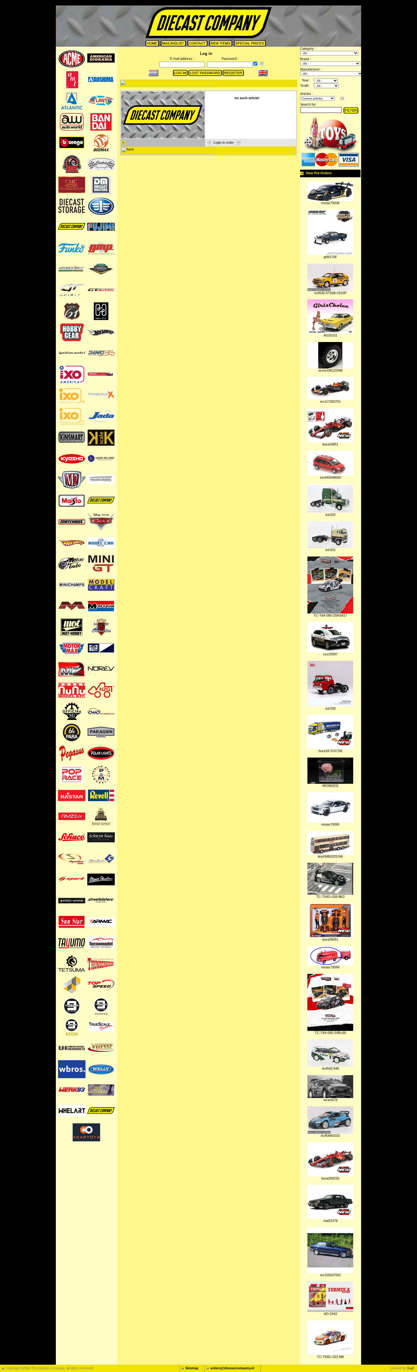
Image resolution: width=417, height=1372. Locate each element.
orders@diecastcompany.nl (232, 1368)
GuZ (410, 1368)
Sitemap (191, 1368)
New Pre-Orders (319, 173)
